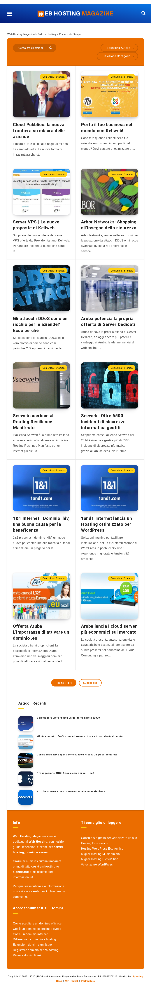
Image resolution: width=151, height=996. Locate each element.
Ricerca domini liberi (27, 955)
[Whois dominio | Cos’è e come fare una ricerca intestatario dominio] (25, 742)
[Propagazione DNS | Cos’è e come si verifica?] (25, 778)
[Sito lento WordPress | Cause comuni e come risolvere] (25, 797)
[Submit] (51, 47)
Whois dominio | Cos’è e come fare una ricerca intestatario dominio (80, 736)
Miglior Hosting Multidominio (100, 854)
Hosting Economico (94, 843)
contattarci (39, 891)
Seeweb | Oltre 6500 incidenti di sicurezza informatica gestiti (103, 421)
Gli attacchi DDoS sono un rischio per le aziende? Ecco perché (40, 324)
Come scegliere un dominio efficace (37, 923)
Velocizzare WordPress (97, 864)
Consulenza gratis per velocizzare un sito (109, 837)
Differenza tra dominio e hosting (34, 939)
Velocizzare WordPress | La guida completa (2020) (69, 717)
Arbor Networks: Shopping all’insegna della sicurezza (108, 224)
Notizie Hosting (47, 34)
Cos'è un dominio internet (30, 934)
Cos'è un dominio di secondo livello (37, 928)
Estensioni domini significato (32, 944)
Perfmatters (88, 981)
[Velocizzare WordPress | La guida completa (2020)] (25, 723)
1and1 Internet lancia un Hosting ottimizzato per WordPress (106, 524)
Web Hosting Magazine (21, 34)
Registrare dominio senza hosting (36, 950)
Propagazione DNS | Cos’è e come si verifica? (65, 773)
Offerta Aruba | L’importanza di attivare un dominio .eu (41, 632)
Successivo (90, 682)
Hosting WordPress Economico (102, 848)
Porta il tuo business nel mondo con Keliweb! (106, 127)
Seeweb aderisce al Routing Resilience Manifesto (33, 421)
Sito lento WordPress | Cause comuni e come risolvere (71, 791)
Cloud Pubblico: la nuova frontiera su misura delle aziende (39, 130)
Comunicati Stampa (53, 76)
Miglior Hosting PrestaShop (99, 859)
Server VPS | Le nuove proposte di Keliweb (36, 224)
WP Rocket (71, 981)
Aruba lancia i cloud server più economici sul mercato (109, 629)
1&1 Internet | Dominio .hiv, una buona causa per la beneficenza (41, 524)
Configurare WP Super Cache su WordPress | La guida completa (77, 754)
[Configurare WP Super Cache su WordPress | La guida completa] (25, 760)
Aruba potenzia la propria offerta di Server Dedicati (108, 321)
